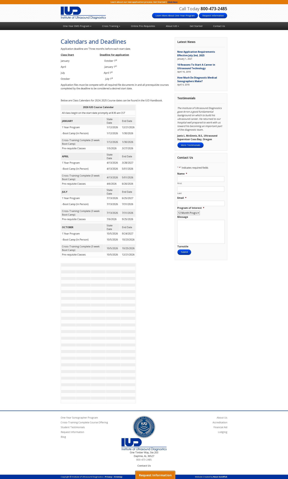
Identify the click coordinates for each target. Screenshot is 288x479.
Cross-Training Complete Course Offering (84, 422)
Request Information (213, 15)
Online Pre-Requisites (143, 25)
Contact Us (219, 25)
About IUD (171, 25)
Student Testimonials (73, 427)
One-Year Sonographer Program (79, 417)
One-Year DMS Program (76, 25)
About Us (222, 417)
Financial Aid (220, 427)
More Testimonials (190, 145)
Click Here (172, 2)
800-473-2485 (214, 8)
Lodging (222, 432)
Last (179, 193)
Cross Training (110, 25)
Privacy (108, 476)
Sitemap (118, 476)
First (179, 183)
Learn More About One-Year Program (175, 15)
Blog (63, 436)
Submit (184, 252)
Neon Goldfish (220, 476)
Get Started (196, 25)
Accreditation (220, 422)
